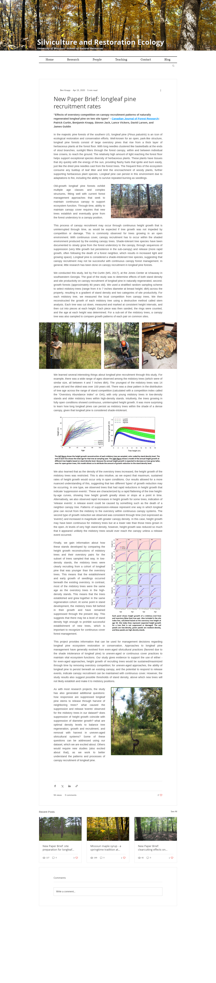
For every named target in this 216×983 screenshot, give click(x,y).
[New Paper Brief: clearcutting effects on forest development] (155, 829)
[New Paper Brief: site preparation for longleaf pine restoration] (60, 829)
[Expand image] (70, 345)
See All (174, 811)
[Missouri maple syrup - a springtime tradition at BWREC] (108, 829)
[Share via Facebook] (55, 786)
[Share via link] (76, 786)
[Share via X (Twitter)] (62, 786)
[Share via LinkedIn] (69, 786)
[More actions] (160, 90)
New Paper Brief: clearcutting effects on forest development (151, 847)
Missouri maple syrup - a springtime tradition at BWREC (105, 847)
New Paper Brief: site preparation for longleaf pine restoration (57, 847)
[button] (173, 65)
